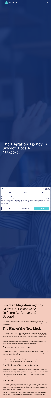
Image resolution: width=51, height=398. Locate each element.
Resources (9, 158)
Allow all (42, 208)
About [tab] (42, 192)
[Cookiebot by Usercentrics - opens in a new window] (44, 189)
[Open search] (47, 2)
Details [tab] (25, 192)
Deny (9, 208)
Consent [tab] (9, 192)
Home (4, 158)
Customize (24, 208)
